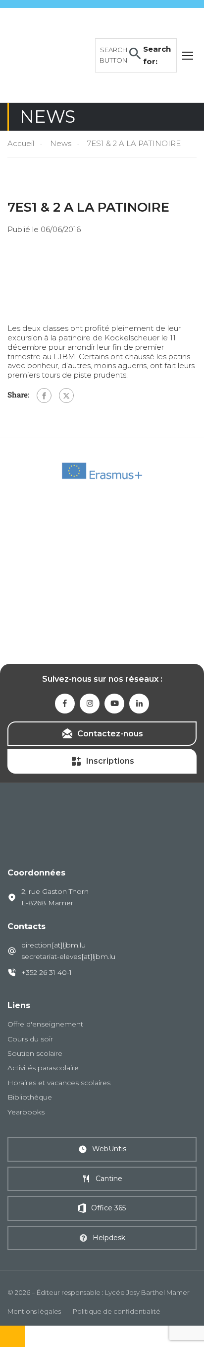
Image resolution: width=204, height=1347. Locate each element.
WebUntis (109, 1148)
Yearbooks (26, 1112)
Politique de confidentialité (116, 1311)
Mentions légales (34, 1311)
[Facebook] (44, 395)
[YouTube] (114, 703)
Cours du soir (30, 1038)
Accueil (20, 143)
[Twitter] (66, 395)
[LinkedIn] (139, 703)
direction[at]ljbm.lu (53, 945)
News (60, 143)
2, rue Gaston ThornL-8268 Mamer (55, 897)
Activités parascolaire (43, 1067)
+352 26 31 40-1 (46, 972)
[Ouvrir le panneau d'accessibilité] (12, 1336)
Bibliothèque (29, 1097)
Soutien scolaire (34, 1053)
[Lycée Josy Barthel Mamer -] (48, 54)
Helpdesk (109, 1237)
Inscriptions (110, 761)
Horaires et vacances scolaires (58, 1082)
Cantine (109, 1178)
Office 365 (108, 1207)
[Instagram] (90, 703)
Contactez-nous (110, 733)
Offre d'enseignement (45, 1024)
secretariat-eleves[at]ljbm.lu (68, 956)
